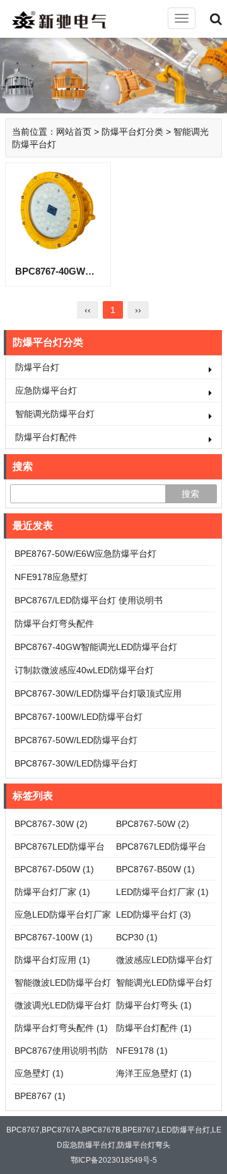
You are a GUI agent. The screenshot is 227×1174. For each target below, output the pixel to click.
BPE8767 (40, 1096)
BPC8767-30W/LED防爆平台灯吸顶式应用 (98, 693)
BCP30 (137, 937)
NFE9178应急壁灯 (51, 577)
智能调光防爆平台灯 (55, 414)
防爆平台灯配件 (46, 437)
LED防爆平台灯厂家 (162, 892)
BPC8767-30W (51, 824)
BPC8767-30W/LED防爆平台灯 (76, 763)
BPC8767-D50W (54, 869)
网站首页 (73, 132)
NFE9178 (142, 1051)
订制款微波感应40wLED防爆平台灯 (84, 670)
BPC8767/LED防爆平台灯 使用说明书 (89, 600)
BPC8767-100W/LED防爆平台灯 (79, 717)
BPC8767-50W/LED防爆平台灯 (76, 740)
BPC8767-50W (152, 824)
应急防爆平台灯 (46, 390)
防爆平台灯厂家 (52, 892)
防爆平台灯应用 (52, 960)
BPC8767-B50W (155, 869)
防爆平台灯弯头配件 (54, 623)
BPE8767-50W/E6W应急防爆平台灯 (85, 554)
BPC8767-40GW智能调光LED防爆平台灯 (96, 647)
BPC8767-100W (54, 937)
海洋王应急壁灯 (154, 1073)
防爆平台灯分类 (132, 132)
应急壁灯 (39, 1073)
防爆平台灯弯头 (154, 1005)
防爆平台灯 (37, 367)
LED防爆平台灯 (153, 914)
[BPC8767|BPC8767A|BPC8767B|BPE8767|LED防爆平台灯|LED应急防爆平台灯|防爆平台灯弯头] (69, 19)
